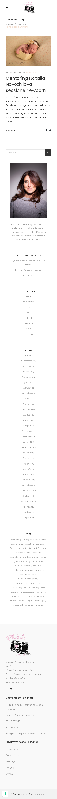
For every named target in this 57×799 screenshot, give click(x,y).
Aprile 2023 (28, 388)
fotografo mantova (18, 557)
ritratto (37, 583)
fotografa (42, 548)
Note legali (11, 761)
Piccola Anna (12, 727)
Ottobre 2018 (28, 496)
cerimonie (28, 307)
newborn (31, 72)
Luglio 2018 (28, 512)
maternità (28, 318)
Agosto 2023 (28, 382)
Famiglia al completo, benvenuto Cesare (25, 733)
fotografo (37, 553)
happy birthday (31, 561)
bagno (29, 539)
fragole (43, 557)
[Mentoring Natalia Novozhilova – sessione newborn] (28, 50)
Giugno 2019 (28, 458)
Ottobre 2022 (29, 399)
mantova (19, 566)
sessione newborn (20, 596)
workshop (38, 605)
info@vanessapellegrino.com (26, 674)
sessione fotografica (37, 592)
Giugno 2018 (28, 518)
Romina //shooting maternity (28, 270)
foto (26, 548)
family (21, 548)
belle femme (28, 302)
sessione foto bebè (19, 592)
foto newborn (33, 557)
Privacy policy (13, 749)
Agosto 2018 (28, 507)
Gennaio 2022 (28, 409)
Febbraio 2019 (28, 480)
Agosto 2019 (28, 453)
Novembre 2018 (28, 490)
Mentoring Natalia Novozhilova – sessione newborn (26, 84)
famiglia (14, 548)
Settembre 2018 (28, 501)
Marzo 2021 (28, 420)
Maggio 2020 (28, 426)
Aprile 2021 (28, 415)
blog (13, 544)
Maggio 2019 (28, 463)
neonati (41, 570)
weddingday (40, 600)
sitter (31, 596)
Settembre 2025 (28, 361)
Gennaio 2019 (28, 485)
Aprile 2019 (28, 469)
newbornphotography (28, 579)
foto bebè (33, 548)
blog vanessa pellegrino (26, 544)
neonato (23, 574)
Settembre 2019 (28, 447)
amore (14, 539)
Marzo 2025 (28, 372)
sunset (13, 600)
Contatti (9, 774)
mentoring (17, 570)
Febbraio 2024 (28, 377)
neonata (33, 570)
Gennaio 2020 (28, 431)
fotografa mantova (24, 553)
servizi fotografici (19, 587)
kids (28, 312)
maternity (27, 566)
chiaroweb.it (41, 794)
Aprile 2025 (28, 366)
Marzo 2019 (28, 474)
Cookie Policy (12, 755)
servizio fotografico (36, 587)
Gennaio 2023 (28, 393)
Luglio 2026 (28, 355)
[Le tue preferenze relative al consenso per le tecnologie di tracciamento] (5, 794)
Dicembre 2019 (28, 436)
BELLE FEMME (28, 275)
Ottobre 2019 (29, 442)
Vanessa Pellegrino (15, 24)
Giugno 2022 (28, 404)
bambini (36, 539)
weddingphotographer (23, 605)
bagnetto (21, 539)
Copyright (11, 767)
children (42, 544)
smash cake (28, 334)
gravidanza (19, 561)
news (28, 329)
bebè (28, 296)
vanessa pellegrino (25, 600)
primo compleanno (25, 583)
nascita (25, 570)
